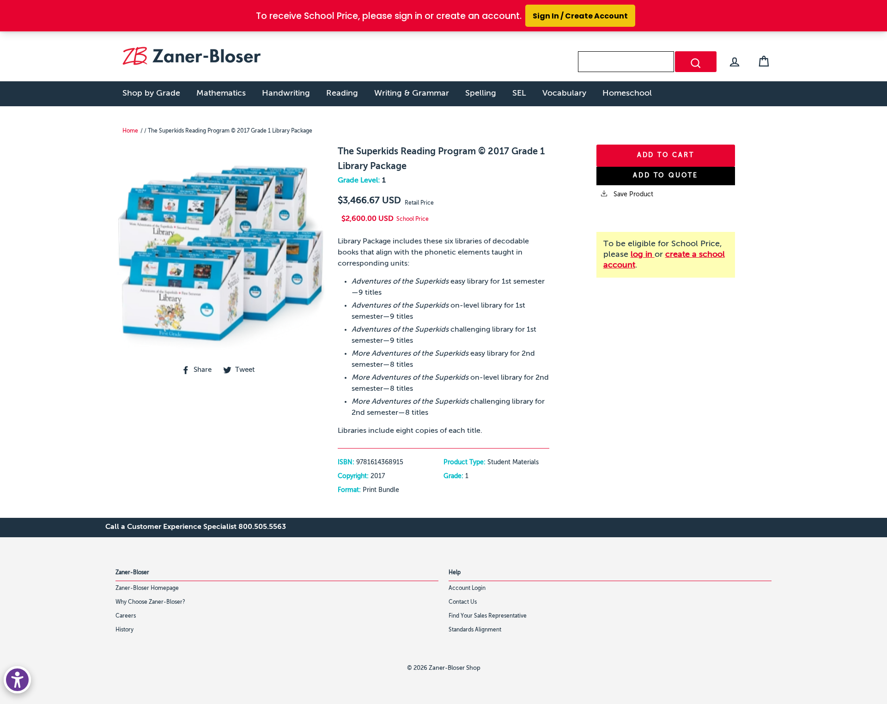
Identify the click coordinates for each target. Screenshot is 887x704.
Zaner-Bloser (132, 573)
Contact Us (463, 602)
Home (130, 131)
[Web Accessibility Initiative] (17, 679)
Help (455, 573)
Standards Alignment (475, 630)
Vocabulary (564, 93)
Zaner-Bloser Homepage (147, 588)
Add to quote (665, 175)
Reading (342, 93)
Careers (125, 616)
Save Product (632, 194)
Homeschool (627, 93)
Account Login (467, 588)
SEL (519, 93)
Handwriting (286, 93)
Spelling (480, 93)
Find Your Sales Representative (488, 616)
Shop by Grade (151, 93)
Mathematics (221, 93)
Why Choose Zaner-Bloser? (150, 602)
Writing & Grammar (411, 93)
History (124, 630)
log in (643, 254)
